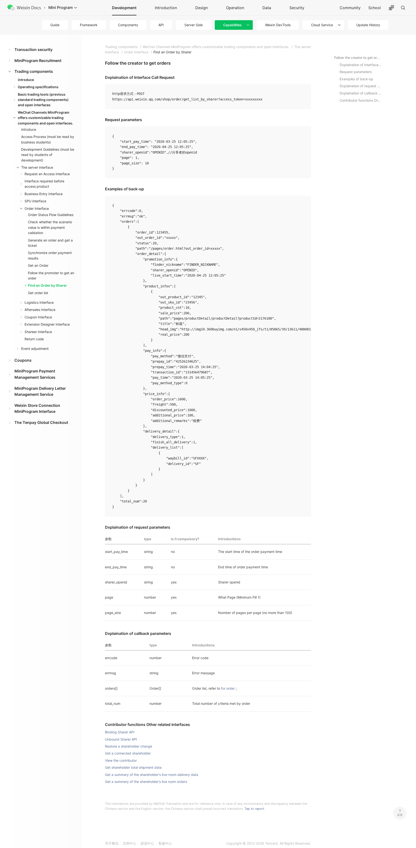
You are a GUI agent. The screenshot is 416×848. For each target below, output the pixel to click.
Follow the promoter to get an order (51, 275)
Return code (34, 339)
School (374, 7)
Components (128, 25)
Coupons (23, 360)
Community (350, 7)
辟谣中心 (147, 843)
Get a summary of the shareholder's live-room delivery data (151, 775)
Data (266, 7)
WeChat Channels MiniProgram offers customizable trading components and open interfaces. (45, 117)
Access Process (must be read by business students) (47, 139)
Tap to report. (255, 809)
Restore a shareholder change (128, 746)
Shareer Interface (38, 332)
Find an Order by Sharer (47, 285)
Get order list (38, 293)
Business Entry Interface (44, 194)
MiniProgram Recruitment (37, 60)
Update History (368, 25)
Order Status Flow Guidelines (50, 215)
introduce (26, 80)
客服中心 (165, 843)
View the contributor (121, 760)
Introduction (166, 7)
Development (124, 7)
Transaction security (33, 49)
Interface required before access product (44, 183)
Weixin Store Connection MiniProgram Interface (37, 408)
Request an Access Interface (47, 174)
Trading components (33, 71)
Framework (89, 25)
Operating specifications (38, 87)
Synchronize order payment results (50, 255)
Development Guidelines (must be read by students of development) (47, 154)
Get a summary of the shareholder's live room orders (146, 782)
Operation (235, 7)
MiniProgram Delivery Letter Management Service (40, 391)
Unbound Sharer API (121, 739)
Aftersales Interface (40, 310)
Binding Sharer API (119, 732)
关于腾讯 (111, 843)
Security (296, 7)
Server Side (193, 25)
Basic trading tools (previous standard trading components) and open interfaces (43, 99)
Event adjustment (35, 349)
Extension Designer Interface (47, 324)
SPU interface (35, 201)
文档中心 (129, 843)
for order (228, 688)
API (161, 25)
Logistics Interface (39, 302)
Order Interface (37, 208)
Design (201, 7)
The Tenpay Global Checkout (41, 422)
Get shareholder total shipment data (133, 767)
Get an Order (38, 265)
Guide (54, 25)
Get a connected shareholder (128, 753)
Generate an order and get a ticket (50, 243)
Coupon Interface (38, 317)
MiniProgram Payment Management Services (34, 374)
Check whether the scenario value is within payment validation (50, 227)
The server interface (37, 167)
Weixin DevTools (278, 25)
